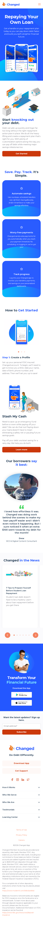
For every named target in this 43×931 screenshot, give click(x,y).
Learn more (21, 450)
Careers (21, 840)
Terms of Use (21, 830)
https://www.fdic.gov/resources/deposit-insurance (18, 914)
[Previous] (7, 635)
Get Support (21, 771)
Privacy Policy (21, 835)
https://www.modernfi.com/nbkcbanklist (18, 891)
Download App (21, 763)
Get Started (21, 154)
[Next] (35, 635)
